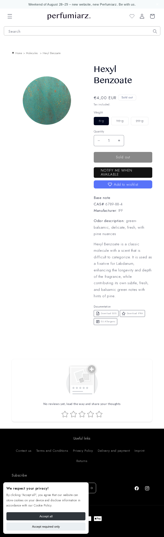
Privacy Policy (83, 450)
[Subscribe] (91, 488)
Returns (82, 461)
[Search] (155, 31)
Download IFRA (135, 313)
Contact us (24, 450)
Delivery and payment (114, 450)
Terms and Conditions (52, 450)
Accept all (46, 516)
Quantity (99, 131)
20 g (142, 121)
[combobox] (82, 30)
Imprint (140, 450)
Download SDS (108, 313)
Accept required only (46, 526)
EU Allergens (108, 321)
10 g (122, 121)
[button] (157, 4)
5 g (104, 121)
